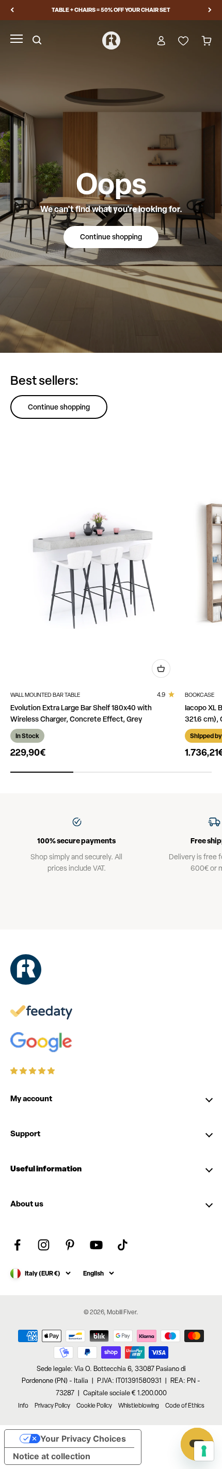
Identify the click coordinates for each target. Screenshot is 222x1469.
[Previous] (12, 10)
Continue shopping (111, 236)
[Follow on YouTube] (96, 1245)
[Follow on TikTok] (123, 1245)
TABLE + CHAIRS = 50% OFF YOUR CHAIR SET (111, 9)
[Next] (210, 10)
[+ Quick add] (161, 668)
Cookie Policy (94, 1405)
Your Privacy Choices (83, 1438)
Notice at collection (51, 1456)
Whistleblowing (138, 1405)
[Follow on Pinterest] (70, 1245)
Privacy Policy (52, 1405)
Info (23, 1405)
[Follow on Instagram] (44, 1245)
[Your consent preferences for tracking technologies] (204, 1451)
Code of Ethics (184, 1405)
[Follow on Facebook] (17, 1245)
